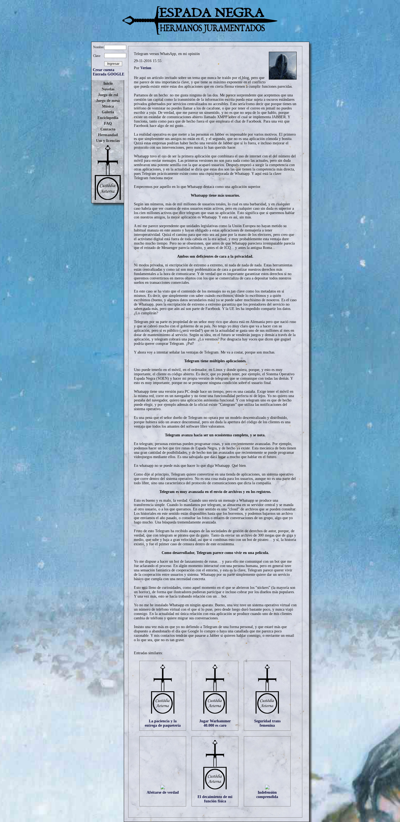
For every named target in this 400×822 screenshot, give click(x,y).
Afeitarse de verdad (163, 792)
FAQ (108, 123)
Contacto (107, 129)
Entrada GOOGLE (108, 74)
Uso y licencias (108, 141)
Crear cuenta (103, 70)
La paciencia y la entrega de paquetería (163, 723)
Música (108, 106)
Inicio (108, 83)
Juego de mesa (108, 101)
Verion (145, 68)
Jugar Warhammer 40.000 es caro (215, 723)
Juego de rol (108, 95)
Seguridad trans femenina (267, 723)
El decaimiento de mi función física (215, 799)
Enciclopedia (107, 118)
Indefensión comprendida (267, 794)
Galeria (108, 112)
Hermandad (108, 135)
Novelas (108, 89)
